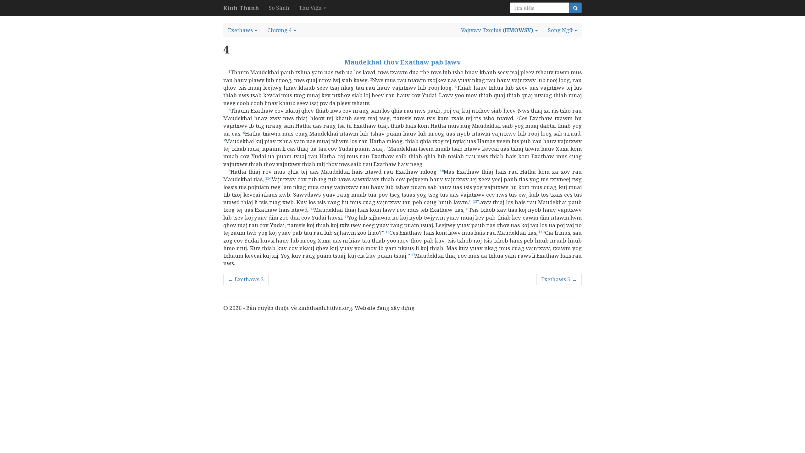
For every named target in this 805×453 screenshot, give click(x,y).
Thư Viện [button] (311, 7)
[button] (242, 30)
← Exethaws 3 (246, 279)
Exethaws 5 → (559, 279)
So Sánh (279, 7)
